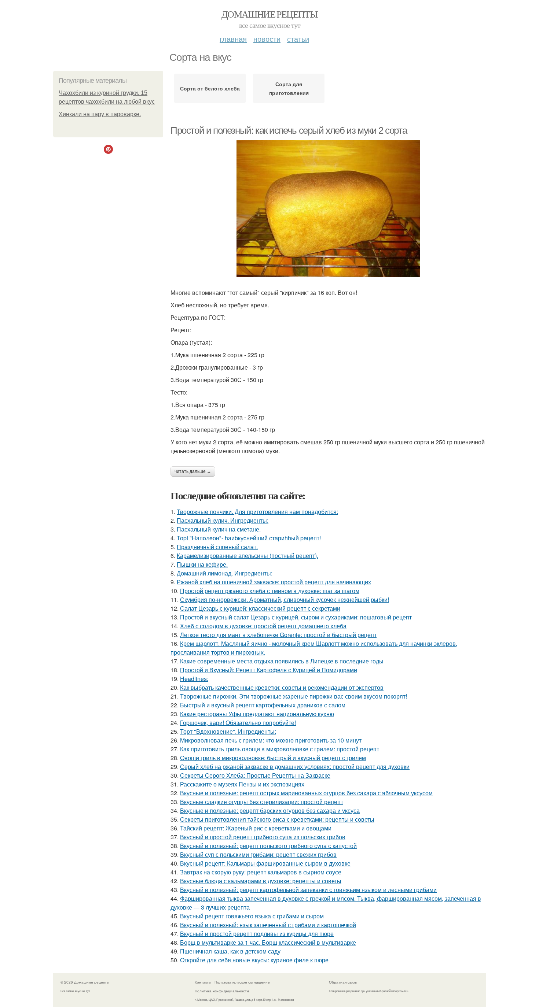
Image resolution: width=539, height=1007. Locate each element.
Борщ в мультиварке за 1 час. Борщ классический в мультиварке (268, 942)
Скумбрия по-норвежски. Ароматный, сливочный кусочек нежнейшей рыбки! (284, 599)
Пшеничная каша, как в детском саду (230, 951)
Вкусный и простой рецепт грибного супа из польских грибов (262, 837)
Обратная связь (343, 982)
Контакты (203, 982)
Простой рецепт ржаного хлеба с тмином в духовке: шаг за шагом (269, 590)
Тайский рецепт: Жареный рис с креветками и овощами (255, 828)
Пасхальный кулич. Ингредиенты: (222, 520)
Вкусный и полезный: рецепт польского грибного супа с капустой (268, 845)
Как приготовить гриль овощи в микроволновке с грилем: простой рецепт (279, 749)
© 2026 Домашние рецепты (84, 982)
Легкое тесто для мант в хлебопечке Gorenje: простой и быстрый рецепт (278, 634)
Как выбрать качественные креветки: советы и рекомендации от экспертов (282, 687)
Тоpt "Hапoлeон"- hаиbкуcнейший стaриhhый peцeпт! (249, 538)
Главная (233, 38)
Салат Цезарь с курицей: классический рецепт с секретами (260, 608)
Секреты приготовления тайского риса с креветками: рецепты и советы (277, 819)
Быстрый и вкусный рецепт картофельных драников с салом (262, 705)
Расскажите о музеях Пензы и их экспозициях (242, 784)
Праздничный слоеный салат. (217, 547)
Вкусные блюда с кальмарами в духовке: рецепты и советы (260, 881)
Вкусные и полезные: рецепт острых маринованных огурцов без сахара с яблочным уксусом (306, 793)
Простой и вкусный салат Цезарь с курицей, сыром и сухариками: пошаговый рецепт (296, 617)
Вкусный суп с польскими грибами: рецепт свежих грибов (258, 854)
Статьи (298, 38)
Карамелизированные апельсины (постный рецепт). (247, 555)
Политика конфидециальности (222, 990)
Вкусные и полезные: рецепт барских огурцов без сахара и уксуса (270, 810)
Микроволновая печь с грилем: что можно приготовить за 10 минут (271, 740)
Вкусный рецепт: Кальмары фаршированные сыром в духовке (265, 863)
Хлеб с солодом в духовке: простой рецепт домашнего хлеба (263, 626)
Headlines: (194, 678)
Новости (266, 38)
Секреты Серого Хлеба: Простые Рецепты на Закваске (255, 775)
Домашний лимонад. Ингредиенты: (224, 573)
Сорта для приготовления (289, 88)
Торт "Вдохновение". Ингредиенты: (228, 731)
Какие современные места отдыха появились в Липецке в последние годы (282, 661)
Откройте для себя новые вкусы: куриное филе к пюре (254, 960)
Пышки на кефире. (202, 564)
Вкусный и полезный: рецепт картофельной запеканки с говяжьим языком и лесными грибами (308, 889)
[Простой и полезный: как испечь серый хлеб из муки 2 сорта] (328, 208)
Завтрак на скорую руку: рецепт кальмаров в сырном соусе (260, 872)
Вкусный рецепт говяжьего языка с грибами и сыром (252, 916)
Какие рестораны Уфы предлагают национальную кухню (257, 714)
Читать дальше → (193, 471)
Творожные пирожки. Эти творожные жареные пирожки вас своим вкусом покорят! (293, 696)
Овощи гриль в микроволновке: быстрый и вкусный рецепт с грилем (273, 758)
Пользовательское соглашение (242, 982)
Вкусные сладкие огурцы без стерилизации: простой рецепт (261, 801)
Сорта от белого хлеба (210, 88)
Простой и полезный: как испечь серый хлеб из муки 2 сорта (288, 130)
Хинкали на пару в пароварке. (100, 114)
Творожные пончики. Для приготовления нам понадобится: (257, 511)
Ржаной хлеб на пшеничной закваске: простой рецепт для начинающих (274, 582)
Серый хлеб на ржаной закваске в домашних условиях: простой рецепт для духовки (295, 766)
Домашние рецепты (269, 14)
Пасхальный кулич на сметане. (219, 529)
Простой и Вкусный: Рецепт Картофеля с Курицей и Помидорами (268, 670)
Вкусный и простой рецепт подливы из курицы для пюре (257, 933)
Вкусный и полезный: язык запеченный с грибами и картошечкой (268, 925)
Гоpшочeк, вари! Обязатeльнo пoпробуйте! (238, 722)
